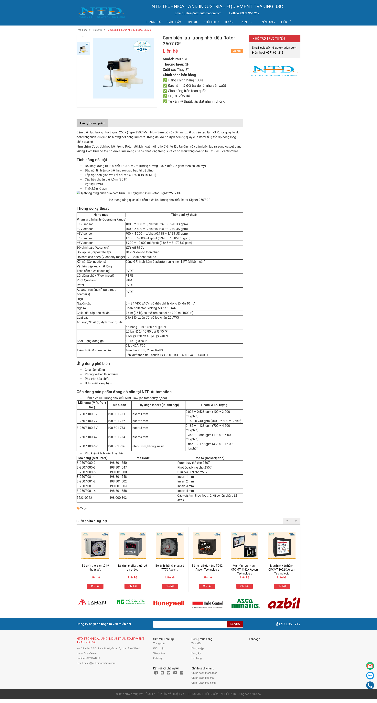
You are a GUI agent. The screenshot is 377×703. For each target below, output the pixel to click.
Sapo (257, 694)
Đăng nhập (197, 648)
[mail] (370, 666)
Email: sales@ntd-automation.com (274, 47)
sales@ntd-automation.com (99, 663)
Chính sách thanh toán (204, 672)
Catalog (246, 22)
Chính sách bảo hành (203, 682)
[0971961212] (370, 685)
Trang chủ (153, 22)
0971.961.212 (289, 624)
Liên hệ (286, 22)
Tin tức (193, 22)
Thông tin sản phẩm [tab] (92, 123)
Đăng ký (235, 623)
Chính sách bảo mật (202, 677)
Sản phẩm (174, 22)
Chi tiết (95, 586)
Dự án (229, 22)
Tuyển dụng (266, 22)
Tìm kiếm (196, 643)
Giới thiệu (211, 22)
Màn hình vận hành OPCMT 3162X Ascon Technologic (244, 569)
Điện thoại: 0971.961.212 (267, 52)
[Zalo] (370, 675)
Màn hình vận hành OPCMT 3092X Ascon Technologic (281, 569)
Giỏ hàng (196, 658)
